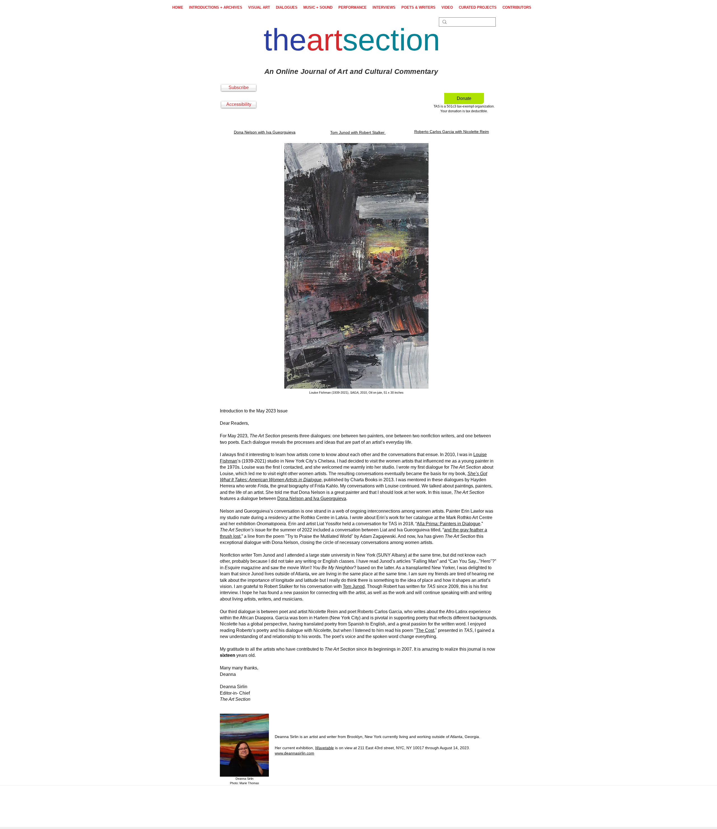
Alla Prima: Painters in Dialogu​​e (448, 523)
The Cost (425, 630)
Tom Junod (354, 586)
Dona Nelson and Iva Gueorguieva (311, 498)
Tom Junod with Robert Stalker (358, 132)
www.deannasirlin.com (294, 753)
